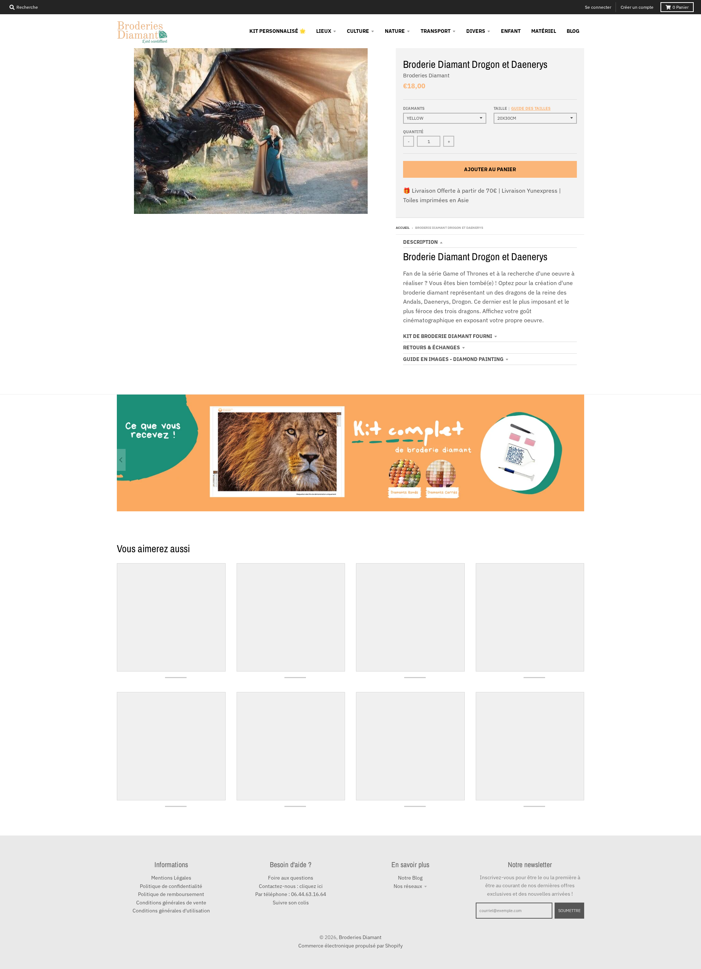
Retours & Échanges (431, 347)
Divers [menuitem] (475, 31)
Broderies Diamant (426, 75)
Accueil (403, 228)
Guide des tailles (531, 108)
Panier (681, 7)
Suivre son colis (291, 902)
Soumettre (569, 910)
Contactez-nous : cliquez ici (291, 886)
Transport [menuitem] (436, 31)
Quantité (413, 131)
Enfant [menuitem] (511, 31)
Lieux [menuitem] (323, 31)
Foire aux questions (290, 877)
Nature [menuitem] (395, 31)
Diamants (414, 108)
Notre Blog (410, 877)
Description (420, 242)
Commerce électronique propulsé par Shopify (350, 945)
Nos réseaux (408, 886)
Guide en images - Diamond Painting (453, 359)
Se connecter (598, 7)
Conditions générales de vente (171, 902)
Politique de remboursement (171, 894)
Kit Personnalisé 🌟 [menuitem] (277, 31)
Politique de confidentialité (171, 886)
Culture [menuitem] (358, 31)
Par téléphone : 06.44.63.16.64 (290, 894)
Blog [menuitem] (573, 31)
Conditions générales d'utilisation (171, 910)
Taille (522, 108)
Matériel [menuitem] (543, 31)
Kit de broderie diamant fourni (447, 336)
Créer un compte (637, 7)
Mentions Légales (171, 877)
